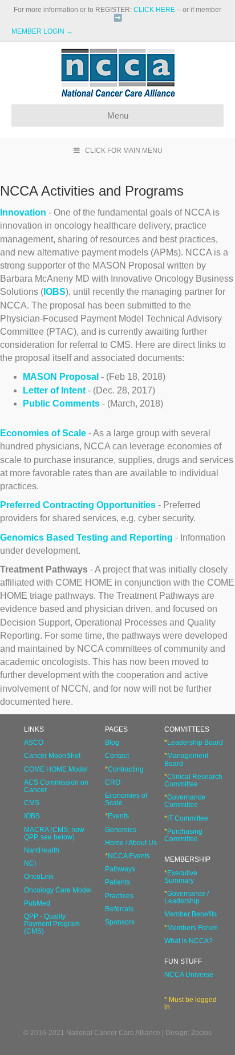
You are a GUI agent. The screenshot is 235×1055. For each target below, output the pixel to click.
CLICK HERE (154, 10)
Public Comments (61, 403)
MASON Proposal (61, 377)
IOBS (54, 292)
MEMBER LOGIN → (42, 31)
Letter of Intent (54, 390)
